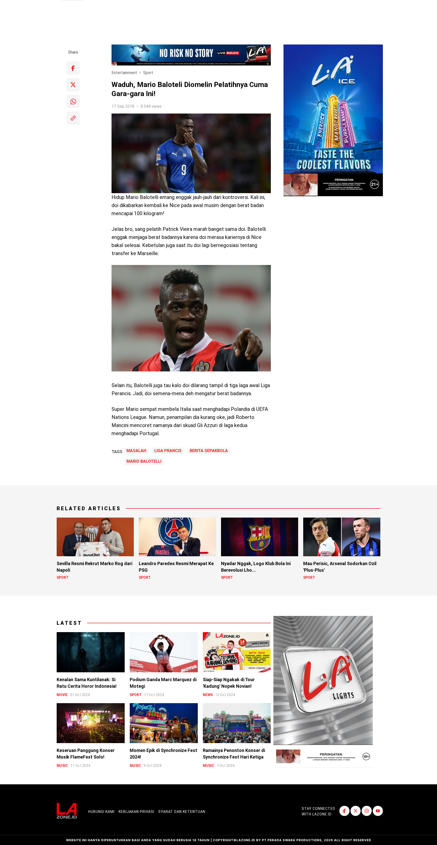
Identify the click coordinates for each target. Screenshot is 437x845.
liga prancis (168, 451)
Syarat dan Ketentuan (181, 812)
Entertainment (124, 72)
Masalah (136, 451)
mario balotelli (143, 461)
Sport (148, 72)
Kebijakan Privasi (136, 812)
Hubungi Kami (101, 812)
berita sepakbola (209, 451)
